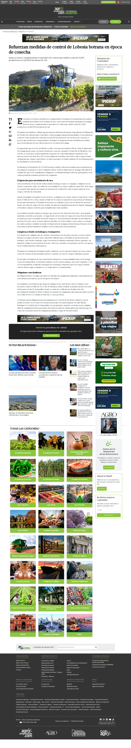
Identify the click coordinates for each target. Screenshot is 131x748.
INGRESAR (103, 21)
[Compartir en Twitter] (13, 128)
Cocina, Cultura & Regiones (72, 707)
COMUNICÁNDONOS (64, 22)
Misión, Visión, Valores (22, 663)
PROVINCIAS (20, 22)
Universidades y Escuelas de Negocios (26, 707)
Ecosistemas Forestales (87, 699)
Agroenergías (37, 702)
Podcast (69, 672)
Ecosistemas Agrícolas (22, 699)
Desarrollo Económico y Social (76, 704)
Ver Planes (101, 488)
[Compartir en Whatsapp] (13, 132)
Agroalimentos (20, 702)
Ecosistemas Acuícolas (101, 699)
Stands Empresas (84, 709)
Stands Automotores (22, 712)
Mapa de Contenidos (78, 27)
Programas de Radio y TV (57, 707)
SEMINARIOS (50, 22)
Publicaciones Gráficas (47, 667)
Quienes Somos (20, 660)
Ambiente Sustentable (57, 702)
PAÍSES (29, 22)
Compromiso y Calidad (47, 660)
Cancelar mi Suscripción (48, 686)
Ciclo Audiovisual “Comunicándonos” (77, 663)
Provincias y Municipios (22, 709)
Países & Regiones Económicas (39, 709)
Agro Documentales (72, 665)
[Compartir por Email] (13, 137)
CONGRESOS (38, 22)
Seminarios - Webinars (47, 676)
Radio (68, 670)
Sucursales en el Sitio (73, 688)
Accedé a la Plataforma (108, 2)
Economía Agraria (33, 704)
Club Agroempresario (73, 674)
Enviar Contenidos (21, 686)
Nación (98, 707)
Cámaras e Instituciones (60, 704)
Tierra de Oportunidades (88, 707)
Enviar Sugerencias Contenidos (25, 688)
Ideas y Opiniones (43, 707)
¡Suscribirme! (109, 515)
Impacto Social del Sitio (22, 665)
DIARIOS (76, 22)
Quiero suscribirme (51, 335)
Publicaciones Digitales (47, 670)
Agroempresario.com (47, 663)
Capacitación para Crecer (93, 704)
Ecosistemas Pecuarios (36, 699)
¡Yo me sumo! (109, 467)
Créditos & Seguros (21, 704)
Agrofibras (29, 702)
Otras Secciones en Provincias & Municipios (35, 27)
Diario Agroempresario (47, 665)
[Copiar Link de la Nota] (13, 145)
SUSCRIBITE (115, 21)
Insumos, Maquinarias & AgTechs (85, 702)
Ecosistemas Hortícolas (72, 699)
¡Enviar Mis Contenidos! (107, 78)
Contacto (18, 669)
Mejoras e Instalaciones (102, 702)
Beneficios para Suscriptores (69, 709)
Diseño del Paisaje (70, 702)
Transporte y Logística (45, 704)
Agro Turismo (45, 702)
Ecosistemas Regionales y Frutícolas (54, 699)
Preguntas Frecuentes (98, 684)
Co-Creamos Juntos (21, 684)
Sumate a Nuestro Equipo (23, 667)
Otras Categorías (61, 27)
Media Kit (69, 684)
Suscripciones (45, 684)
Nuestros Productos (54, 709)
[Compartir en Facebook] (13, 124)
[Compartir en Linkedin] (13, 141)
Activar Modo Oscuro (29, 722)
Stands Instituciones (95, 709)
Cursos (69, 660)
